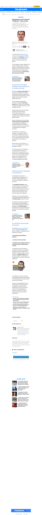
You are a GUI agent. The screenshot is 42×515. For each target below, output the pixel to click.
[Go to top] (29, 510)
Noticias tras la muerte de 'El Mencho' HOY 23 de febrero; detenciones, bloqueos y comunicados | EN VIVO (17, 79)
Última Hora (3, 12)
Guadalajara (17, 6)
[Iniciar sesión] (40, 9)
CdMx (6, 6)
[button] (28, 47)
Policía (13, 12)
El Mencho (15, 320)
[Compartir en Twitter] (17, 47)
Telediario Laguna (19, 49)
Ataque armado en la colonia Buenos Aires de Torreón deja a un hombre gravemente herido (23, 405)
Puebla (27, 6)
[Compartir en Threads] (19, 47)
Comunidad (9, 12)
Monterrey (11, 6)
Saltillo (31, 6)
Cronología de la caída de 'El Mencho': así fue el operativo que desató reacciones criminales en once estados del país (17, 217)
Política (17, 12)
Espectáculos (28, 12)
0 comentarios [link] (14, 352)
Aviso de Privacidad (18, 514)
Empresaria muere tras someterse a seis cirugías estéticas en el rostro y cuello (23, 393)
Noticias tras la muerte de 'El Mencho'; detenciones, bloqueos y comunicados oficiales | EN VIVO (21, 308)
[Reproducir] (21, 266)
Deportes (39, 12)
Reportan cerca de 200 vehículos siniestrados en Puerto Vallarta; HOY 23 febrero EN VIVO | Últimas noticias (21, 299)
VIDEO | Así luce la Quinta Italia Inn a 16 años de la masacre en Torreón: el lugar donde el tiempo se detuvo (23, 399)
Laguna (22, 6)
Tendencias (34, 12)
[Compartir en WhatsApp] (13, 47)
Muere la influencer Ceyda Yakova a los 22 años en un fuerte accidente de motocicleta (23, 388)
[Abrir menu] (1, 9)
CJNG (22, 320)
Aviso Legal (25, 514)
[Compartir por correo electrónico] (21, 47)
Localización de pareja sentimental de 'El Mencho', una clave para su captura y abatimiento (17, 166)
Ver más (24, 334)
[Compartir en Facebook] (15, 47)
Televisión (22, 12)
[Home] (21, 9)
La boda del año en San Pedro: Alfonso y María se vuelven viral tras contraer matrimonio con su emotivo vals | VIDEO (23, 383)
